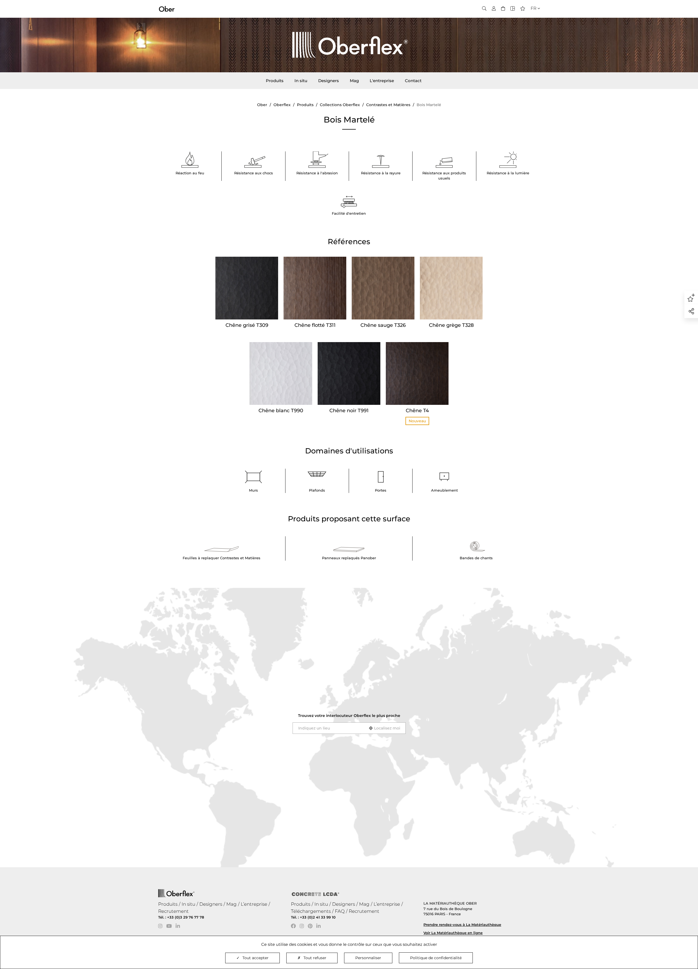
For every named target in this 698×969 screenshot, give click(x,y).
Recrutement (173, 911)
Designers (328, 80)
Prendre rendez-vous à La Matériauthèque (462, 924)
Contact (413, 80)
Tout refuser (314, 957)
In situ (300, 80)
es (531, 25)
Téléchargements (311, 911)
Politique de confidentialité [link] (436, 957)
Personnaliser (368, 957)
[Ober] (166, 8)
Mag (354, 80)
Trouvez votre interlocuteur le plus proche (349, 715)
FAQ (340, 911)
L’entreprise (254, 904)
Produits (275, 80)
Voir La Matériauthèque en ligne (453, 933)
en (532, 18)
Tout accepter (255, 957)
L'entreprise (382, 80)
